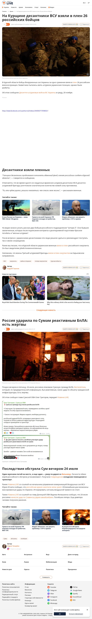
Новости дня (7, 569)
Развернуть (46, 577)
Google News (77, 590)
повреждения (57, 477)
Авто (4, 555)
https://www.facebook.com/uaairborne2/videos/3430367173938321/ (25, 111)
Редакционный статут (10, 594)
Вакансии (28, 590)
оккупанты (13, 261)
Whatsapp (53, 603)
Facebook (53, 600)
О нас (27, 587)
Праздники (72, 569)
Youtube (53, 587)
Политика (50, 569)
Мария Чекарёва (13, 546)
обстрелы (14, 538)
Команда (28, 601)
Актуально (28, 555)
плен (75, 82)
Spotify (75, 594)
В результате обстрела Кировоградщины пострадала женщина (73, 528)
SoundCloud (77, 597)
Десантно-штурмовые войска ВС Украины (37, 92)
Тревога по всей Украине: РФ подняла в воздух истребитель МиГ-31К (43, 219)
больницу (66, 474)
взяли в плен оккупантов (59, 253)
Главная (4, 11)
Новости (14, 7)
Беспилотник (80, 387)
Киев (4, 562)
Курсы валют (29, 603)
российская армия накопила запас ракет (44, 487)
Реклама (28, 595)
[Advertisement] (35, 103)
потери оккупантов (41, 261)
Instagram (53, 597)
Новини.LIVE (63, 397)
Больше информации (76, 614)
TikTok (75, 587)
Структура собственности (34, 598)
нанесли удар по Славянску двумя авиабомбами (32, 497)
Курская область (56, 261)
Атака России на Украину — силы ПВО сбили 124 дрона (15, 218)
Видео (52, 7)
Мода (70, 562)
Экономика (28, 7)
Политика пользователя (10, 587)
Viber (52, 594)
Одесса (26, 569)
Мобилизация (51, 562)
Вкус (47, 555)
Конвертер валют (31, 606)
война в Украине (25, 261)
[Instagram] (8, 549)
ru (84, 3)
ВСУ (5, 261)
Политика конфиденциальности (10, 591)
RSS (74, 600)
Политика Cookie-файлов (11, 600)
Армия (21, 7)
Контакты (28, 592)
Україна (6, 7)
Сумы (5, 538)
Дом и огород (73, 555)
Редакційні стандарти (10, 597)
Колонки (43, 7)
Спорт (36, 7)
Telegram (53, 590)
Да (60, 614)
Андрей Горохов (13, 269)
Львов (26, 562)
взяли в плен (62, 245)
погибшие (24, 538)
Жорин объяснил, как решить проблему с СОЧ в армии (73, 218)
